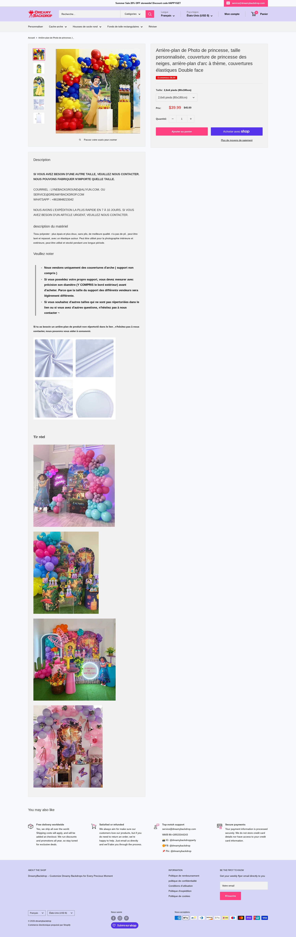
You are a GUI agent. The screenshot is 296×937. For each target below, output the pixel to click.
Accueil (31, 38)
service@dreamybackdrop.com (248, 3)
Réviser (153, 26)
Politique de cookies (179, 896)
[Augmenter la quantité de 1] (190, 118)
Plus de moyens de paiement (236, 140)
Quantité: (161, 118)
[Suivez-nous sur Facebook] (113, 918)
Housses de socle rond (85, 26)
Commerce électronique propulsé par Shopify (49, 925)
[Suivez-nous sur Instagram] (120, 918)
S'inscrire (230, 896)
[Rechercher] (150, 14)
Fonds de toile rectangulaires (123, 26)
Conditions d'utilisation (181, 885)
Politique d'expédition (180, 891)
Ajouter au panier (182, 131)
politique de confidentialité (183, 880)
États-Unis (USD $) (58, 913)
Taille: (173, 90)
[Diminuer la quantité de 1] (172, 118)
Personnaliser (35, 26)
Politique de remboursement (184, 875)
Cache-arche (56, 26)
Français (34, 913)
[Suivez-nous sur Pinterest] (126, 918)
